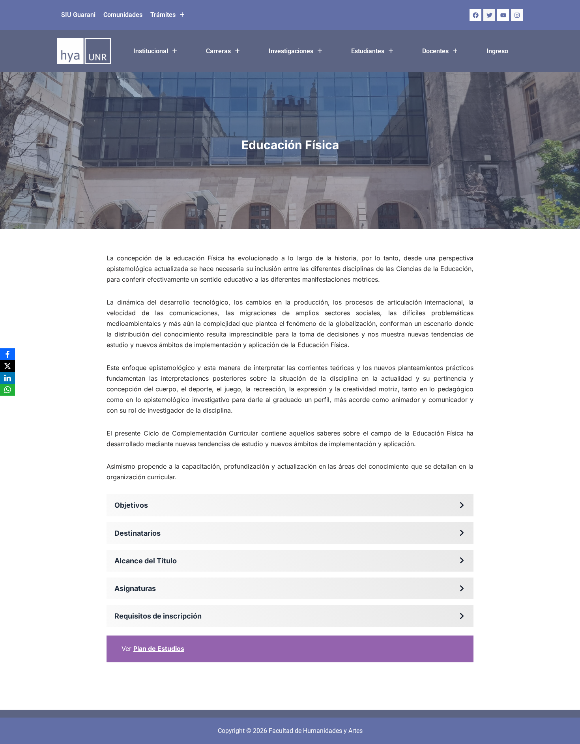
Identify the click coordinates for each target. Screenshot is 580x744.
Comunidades (122, 15)
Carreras (218, 51)
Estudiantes (367, 51)
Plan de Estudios (158, 648)
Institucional (150, 51)
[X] (7, 366)
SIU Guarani (78, 15)
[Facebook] (475, 15)
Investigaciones (291, 51)
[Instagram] (517, 15)
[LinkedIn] (7, 378)
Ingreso (497, 51)
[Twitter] (489, 15)
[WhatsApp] (7, 390)
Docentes (435, 51)
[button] (167, 15)
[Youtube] (503, 15)
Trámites (163, 15)
